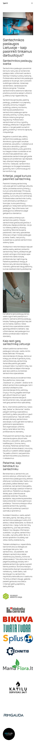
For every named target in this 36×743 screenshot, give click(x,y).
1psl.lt (5, 3)
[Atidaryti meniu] (32, 3)
